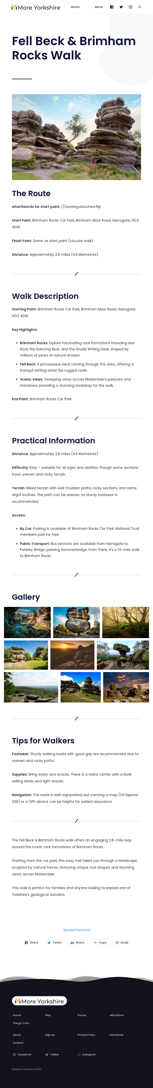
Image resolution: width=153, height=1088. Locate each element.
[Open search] (140, 7)
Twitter (54, 1054)
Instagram (89, 1054)
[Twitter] (121, 7)
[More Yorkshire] (36, 7)
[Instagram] (130, 7)
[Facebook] (112, 7)
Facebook (24, 1054)
